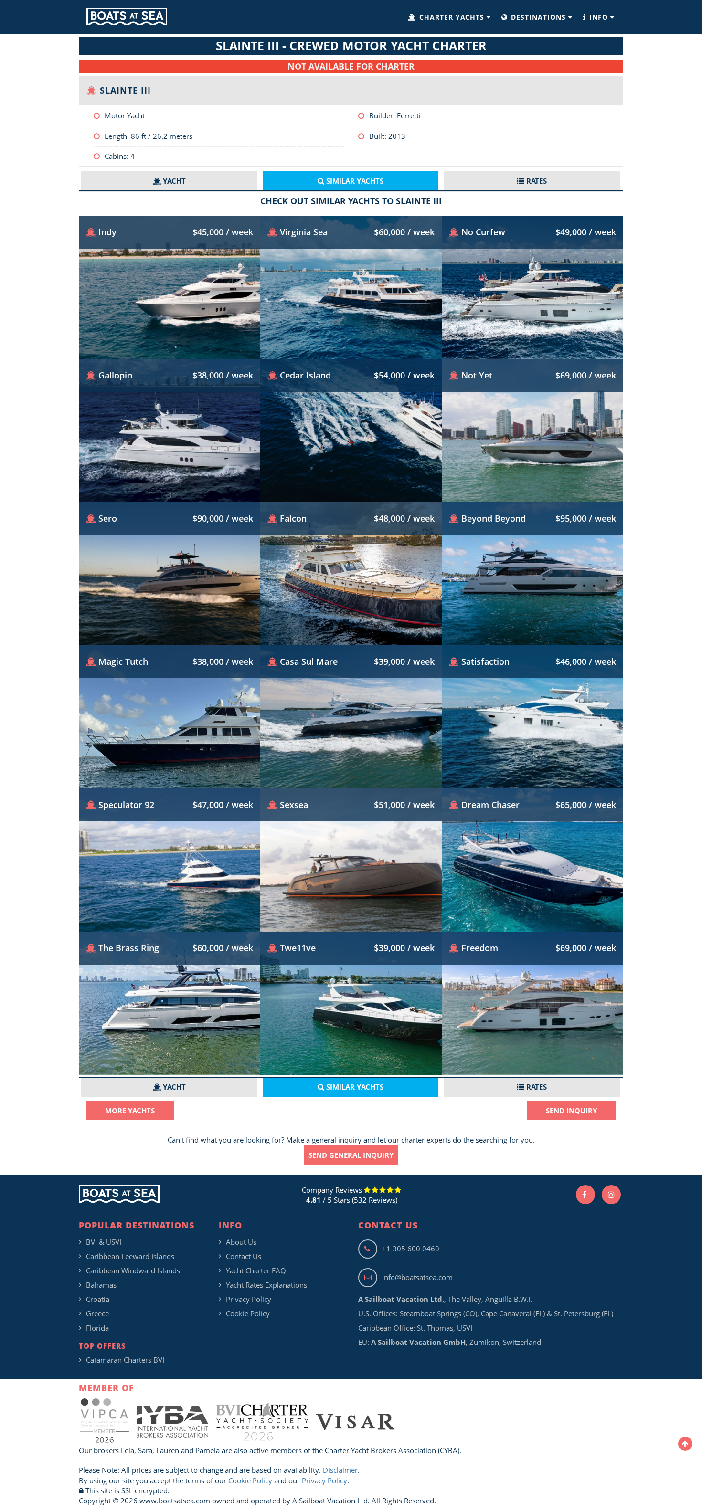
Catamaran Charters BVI (125, 1359)
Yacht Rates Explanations (266, 1285)
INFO (598, 16)
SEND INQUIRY (571, 1110)
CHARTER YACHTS (452, 16)
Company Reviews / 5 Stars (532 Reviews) (349, 1195)
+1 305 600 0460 (410, 1248)
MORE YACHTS (130, 1110)
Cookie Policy (248, 1313)
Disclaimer (340, 1470)
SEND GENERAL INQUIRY (351, 1155)
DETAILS (169, 330)
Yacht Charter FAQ (256, 1270)
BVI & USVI (103, 1242)
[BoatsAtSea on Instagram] (611, 1194)
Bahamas (101, 1285)
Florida (97, 1328)
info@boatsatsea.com (417, 1277)
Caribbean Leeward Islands (130, 1256)
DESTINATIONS (538, 16)
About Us (241, 1242)
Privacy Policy (248, 1299)
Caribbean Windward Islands (133, 1270)
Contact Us (243, 1256)
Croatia (97, 1299)
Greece (97, 1313)
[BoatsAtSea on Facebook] (585, 1194)
